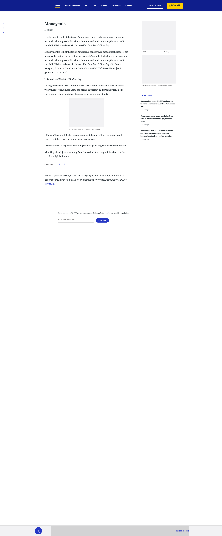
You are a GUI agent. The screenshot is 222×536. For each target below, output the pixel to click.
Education (116, 5)
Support (128, 5)
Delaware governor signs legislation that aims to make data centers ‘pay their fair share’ (156, 118)
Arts (94, 5)
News (57, 5)
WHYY (41, 6)
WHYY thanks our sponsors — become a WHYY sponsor (84, 129)
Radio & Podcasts (72, 5)
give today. (50, 183)
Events (104, 5)
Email (64, 164)
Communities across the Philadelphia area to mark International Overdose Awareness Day (157, 104)
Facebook (55, 164)
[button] (38, 530)
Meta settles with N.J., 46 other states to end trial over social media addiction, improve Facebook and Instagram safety (156, 133)
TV (86, 5)
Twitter (59, 164)
